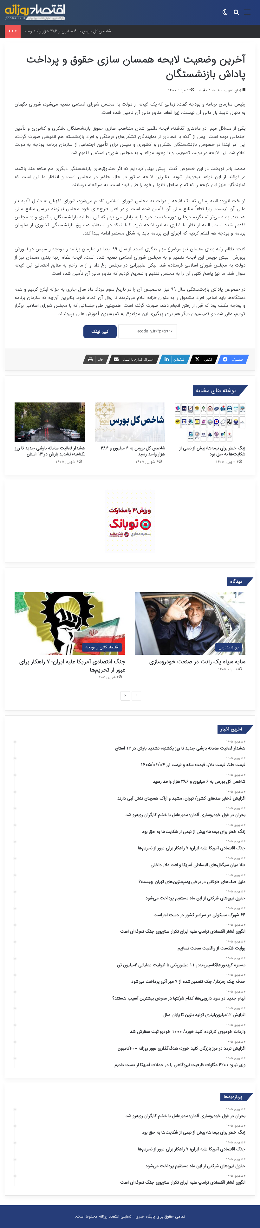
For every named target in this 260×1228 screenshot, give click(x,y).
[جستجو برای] (236, 15)
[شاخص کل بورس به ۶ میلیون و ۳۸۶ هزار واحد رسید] (130, 422)
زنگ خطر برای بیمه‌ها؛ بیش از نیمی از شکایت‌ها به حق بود (212, 451)
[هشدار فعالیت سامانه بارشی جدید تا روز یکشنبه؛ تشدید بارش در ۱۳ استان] (50, 422)
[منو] (247, 15)
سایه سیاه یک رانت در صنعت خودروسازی (197, 661)
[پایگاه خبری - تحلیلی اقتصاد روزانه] (35, 12)
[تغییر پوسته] (225, 15)
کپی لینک (100, 331)
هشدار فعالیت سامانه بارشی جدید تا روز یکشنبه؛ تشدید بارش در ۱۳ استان (50, 451)
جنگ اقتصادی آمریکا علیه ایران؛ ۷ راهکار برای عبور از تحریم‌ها (72, 665)
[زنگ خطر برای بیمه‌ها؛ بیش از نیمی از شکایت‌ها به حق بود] (210, 422)
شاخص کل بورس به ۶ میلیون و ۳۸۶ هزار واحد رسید (67, 31)
